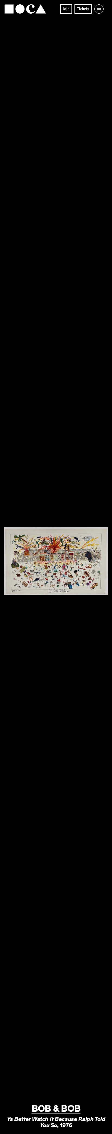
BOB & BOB (56, 1108)
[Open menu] (99, 9)
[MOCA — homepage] (25, 9)
